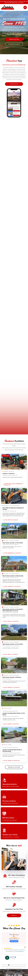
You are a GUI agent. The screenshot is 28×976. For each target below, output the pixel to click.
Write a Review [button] (14, 941)
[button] (25, 7)
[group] (14, 954)
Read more (20, 951)
